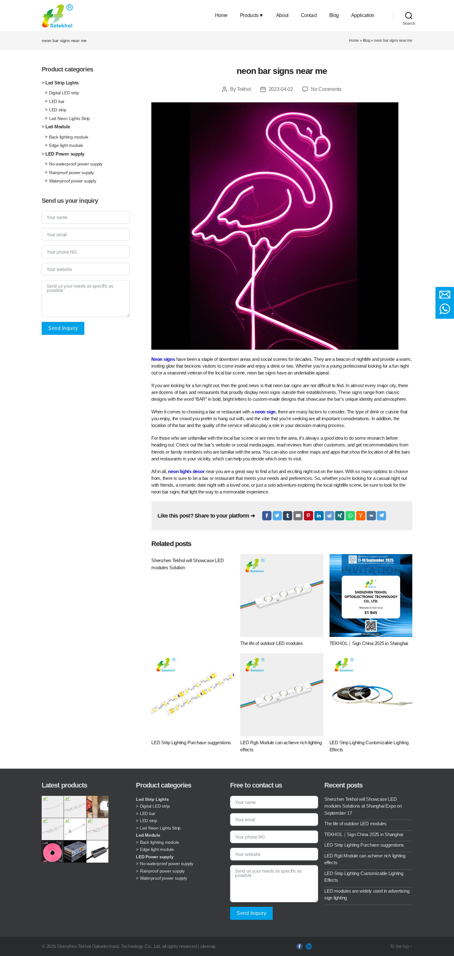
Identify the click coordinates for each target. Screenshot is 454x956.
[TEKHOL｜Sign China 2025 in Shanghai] (371, 595)
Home (221, 15)
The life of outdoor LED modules (355, 823)
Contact (309, 15)
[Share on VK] (371, 515)
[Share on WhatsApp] (350, 515)
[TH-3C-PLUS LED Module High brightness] (75, 807)
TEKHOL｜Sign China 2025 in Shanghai (363, 834)
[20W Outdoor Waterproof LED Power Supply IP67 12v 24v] (97, 851)
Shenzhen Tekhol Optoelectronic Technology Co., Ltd (108, 946)
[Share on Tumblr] (287, 515)
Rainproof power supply (71, 172)
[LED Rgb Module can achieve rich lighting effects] (281, 694)
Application (362, 15)
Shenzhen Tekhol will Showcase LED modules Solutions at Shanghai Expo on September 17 (363, 806)
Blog (334, 15)
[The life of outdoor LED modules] (281, 595)
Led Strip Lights (62, 82)
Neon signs (163, 359)
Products (249, 15)
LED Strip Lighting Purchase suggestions (364, 844)
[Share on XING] (339, 515)
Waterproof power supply (72, 180)
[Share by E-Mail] (298, 515)
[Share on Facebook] (266, 515)
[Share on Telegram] (381, 515)
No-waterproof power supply (76, 163)
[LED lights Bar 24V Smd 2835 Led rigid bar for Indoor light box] (75, 829)
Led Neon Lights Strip (69, 118)
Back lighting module (68, 136)
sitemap (208, 946)
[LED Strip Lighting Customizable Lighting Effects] (371, 694)
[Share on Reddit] (329, 515)
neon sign (265, 411)
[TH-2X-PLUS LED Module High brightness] (53, 829)
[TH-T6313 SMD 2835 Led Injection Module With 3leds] (53, 807)
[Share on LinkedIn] (319, 515)
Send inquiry (63, 328)
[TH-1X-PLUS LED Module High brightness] (97, 829)
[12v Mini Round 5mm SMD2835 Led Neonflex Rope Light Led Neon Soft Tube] (53, 851)
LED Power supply (64, 153)
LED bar (57, 101)
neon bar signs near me (282, 71)
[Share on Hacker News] (360, 515)
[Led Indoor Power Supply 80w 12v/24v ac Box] (75, 851)
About (282, 15)
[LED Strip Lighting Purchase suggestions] (192, 694)
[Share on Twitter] (277, 515)
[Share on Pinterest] (308, 515)
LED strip (57, 109)
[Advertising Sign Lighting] (97, 807)
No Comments (326, 89)
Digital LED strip (64, 92)
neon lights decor (186, 471)
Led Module (57, 126)
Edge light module (66, 145)
